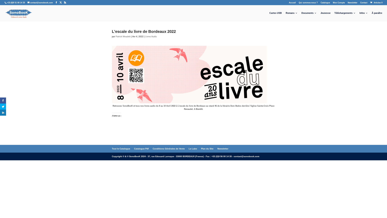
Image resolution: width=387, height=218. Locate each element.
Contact (363, 3)
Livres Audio (151, 36)
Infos (362, 13)
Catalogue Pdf (141, 148)
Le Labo (193, 148)
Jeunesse (325, 13)
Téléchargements (343, 13)
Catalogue (325, 3)
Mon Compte (339, 3)
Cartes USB (275, 13)
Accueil (292, 3)
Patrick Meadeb (123, 36)
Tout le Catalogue (121, 148)
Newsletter (352, 3)
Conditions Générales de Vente (169, 148)
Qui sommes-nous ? (308, 3)
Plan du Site (207, 148)
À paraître (377, 13)
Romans (290, 13)
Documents (307, 13)
